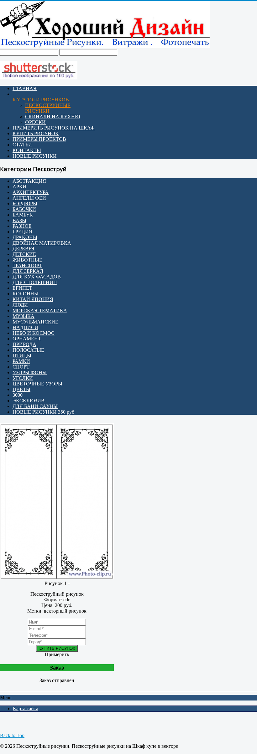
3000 (18, 395)
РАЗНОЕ (22, 226)
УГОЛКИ (23, 378)
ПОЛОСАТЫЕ (28, 350)
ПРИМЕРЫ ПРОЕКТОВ (39, 139)
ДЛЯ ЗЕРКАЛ (28, 271)
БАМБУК (23, 214)
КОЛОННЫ (26, 293)
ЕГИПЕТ (22, 288)
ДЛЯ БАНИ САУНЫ (35, 406)
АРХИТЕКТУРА (31, 192)
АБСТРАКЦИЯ (29, 181)
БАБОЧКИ (24, 209)
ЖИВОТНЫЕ (27, 259)
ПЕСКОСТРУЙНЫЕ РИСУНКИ (48, 108)
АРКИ (19, 186)
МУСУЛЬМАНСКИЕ (35, 321)
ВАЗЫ (19, 220)
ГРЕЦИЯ (22, 231)
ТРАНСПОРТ (27, 265)
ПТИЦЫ (22, 355)
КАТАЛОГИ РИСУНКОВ (41, 99)
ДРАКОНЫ (25, 237)
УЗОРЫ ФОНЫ (30, 372)
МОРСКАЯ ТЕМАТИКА (40, 310)
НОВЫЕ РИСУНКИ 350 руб (43, 412)
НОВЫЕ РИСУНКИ (35, 156)
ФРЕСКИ (35, 122)
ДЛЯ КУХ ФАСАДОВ (37, 276)
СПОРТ (21, 366)
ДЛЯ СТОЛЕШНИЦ (35, 282)
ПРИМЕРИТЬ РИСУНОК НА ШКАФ (54, 127)
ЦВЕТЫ (21, 389)
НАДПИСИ (25, 327)
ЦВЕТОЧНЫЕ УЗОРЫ (37, 383)
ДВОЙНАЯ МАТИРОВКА (42, 243)
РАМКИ (21, 361)
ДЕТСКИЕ (24, 254)
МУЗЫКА (23, 316)
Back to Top (12, 735)
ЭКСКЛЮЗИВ (29, 400)
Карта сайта (25, 708)
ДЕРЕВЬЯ (23, 248)
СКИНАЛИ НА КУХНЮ (52, 116)
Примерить (57, 654)
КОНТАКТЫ (27, 150)
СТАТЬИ (22, 144)
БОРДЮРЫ (25, 203)
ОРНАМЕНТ (27, 338)
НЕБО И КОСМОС (34, 333)
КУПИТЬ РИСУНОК (36, 133)
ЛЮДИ (20, 305)
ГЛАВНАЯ (25, 88)
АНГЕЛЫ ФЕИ (29, 198)
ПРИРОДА (24, 344)
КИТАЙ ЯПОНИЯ (33, 299)
